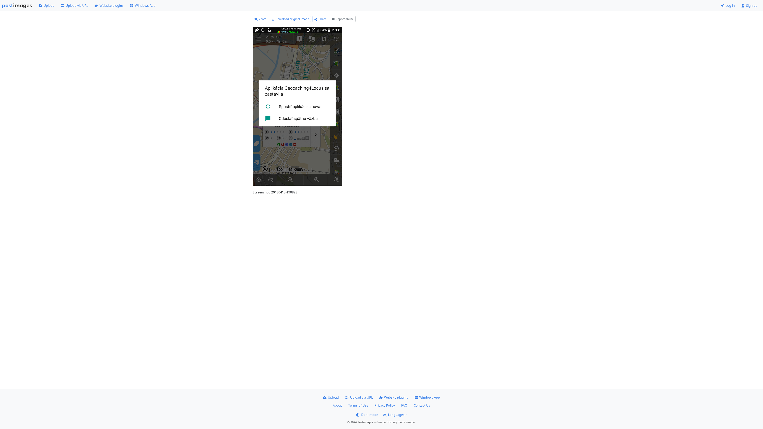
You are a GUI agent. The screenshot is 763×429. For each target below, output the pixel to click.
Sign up (751, 5)
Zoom (262, 19)
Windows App (145, 5)
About (337, 405)
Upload (49, 5)
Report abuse (345, 19)
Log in (730, 5)
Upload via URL (77, 5)
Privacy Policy (385, 405)
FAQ (404, 405)
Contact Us (422, 405)
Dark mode (369, 415)
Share (322, 19)
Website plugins (112, 5)
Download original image (292, 19)
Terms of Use (358, 405)
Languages (396, 415)
